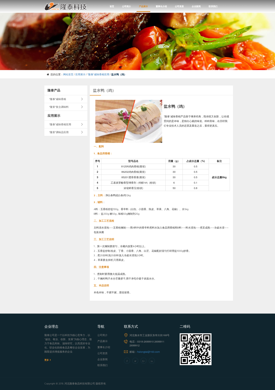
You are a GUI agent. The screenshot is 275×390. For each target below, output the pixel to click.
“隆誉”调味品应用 (59, 132)
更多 (46, 359)
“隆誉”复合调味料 (59, 107)
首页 (112, 6)
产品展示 (143, 6)
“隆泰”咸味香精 (57, 99)
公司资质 (179, 6)
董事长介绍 (161, 6)
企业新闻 (196, 6)
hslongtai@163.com (148, 352)
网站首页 (68, 74)
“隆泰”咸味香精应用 (98, 74)
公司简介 (126, 6)
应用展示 (80, 74)
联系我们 (213, 6)
